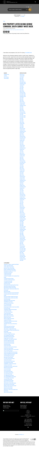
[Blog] (28, 427)
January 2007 (22, 247)
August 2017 (22, 149)
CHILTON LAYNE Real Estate (9, 279)
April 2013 (21, 184)
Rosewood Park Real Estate (9, 343)
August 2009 (22, 220)
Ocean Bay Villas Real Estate (9, 326)
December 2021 (23, 115)
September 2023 (23, 105)
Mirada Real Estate (7, 317)
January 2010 (22, 215)
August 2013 (22, 181)
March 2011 (22, 206)
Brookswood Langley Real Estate (10, 270)
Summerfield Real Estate (8, 362)
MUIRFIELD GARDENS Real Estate (10, 321)
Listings (5, 75)
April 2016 (21, 158)
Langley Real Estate (7, 310)
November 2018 (23, 137)
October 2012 (22, 185)
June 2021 (22, 119)
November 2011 (22, 195)
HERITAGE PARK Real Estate (9, 300)
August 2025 (22, 84)
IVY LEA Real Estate (7, 304)
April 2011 (21, 204)
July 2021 (21, 118)
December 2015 (23, 162)
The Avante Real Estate (8, 371)
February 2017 (22, 154)
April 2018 (21, 144)
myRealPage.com (21, 434)
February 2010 (22, 213)
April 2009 (21, 225)
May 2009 (21, 224)
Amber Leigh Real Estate (8, 265)
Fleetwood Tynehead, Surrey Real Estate (11, 292)
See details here (28, 52)
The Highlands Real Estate (9, 375)
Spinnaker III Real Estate (8, 357)
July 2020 (21, 124)
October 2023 (22, 104)
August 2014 (22, 171)
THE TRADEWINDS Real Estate (10, 376)
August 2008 (22, 230)
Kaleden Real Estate (7, 305)
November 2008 (23, 226)
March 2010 (22, 212)
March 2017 (22, 153)
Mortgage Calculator (6, 406)
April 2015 (21, 167)
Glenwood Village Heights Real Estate (11, 296)
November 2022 (23, 113)
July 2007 (21, 242)
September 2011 (23, 198)
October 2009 (22, 217)
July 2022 (21, 114)
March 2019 (22, 135)
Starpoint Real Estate (8, 359)
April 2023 (21, 109)
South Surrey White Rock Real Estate (10, 352)
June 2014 (22, 172)
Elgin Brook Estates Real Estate (9, 286)
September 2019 (23, 131)
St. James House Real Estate (9, 358)
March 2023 (22, 110)
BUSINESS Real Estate (8, 272)
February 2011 (22, 207)
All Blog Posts (6, 74)
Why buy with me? (6, 405)
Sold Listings (6, 78)
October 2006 (22, 251)
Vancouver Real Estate (8, 379)
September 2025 (23, 83)
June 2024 (22, 97)
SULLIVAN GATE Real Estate (9, 361)
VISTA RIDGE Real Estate (8, 380)
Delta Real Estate (7, 283)
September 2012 (23, 186)
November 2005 (23, 256)
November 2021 (23, 117)
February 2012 (22, 194)
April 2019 (21, 133)
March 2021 (22, 122)
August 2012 (22, 188)
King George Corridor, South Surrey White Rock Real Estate (15, 29)
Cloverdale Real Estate (8, 281)
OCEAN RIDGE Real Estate (9, 327)
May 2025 (21, 88)
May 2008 (21, 233)
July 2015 (21, 164)
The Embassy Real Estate (8, 372)
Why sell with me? (23, 405)
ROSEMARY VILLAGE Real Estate (10, 339)
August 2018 (22, 140)
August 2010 (22, 208)
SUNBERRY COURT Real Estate (10, 363)
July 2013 (21, 182)
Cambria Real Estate (7, 273)
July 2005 (21, 260)
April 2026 (21, 79)
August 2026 (22, 75)
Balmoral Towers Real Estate (9, 268)
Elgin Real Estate (7, 291)
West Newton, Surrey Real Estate (10, 383)
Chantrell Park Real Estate (9, 278)
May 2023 (21, 108)
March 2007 (22, 244)
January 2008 (22, 238)
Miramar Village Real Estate (9, 318)
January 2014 (22, 177)
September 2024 (23, 96)
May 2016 (21, 157)
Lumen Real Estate (7, 313)
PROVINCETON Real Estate (9, 336)
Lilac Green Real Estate (8, 312)
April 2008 (21, 234)
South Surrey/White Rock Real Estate (10, 353)
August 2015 (22, 163)
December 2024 (23, 93)
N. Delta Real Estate (7, 322)
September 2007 (23, 239)
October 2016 (22, 155)
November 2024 (23, 95)
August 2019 (22, 132)
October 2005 (22, 257)
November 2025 (23, 82)
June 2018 (22, 141)
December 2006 (23, 248)
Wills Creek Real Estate (8, 392)
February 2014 (22, 176)
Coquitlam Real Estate (8, 282)
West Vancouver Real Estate (9, 384)
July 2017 (21, 150)
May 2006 (21, 252)
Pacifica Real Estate (7, 332)
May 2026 (21, 78)
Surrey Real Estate (7, 368)
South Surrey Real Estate (8, 348)
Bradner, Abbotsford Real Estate (9, 269)
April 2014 (21, 173)
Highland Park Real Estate (9, 303)
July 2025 (21, 86)
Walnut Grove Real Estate (8, 381)
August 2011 (22, 199)
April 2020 (21, 127)
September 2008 (23, 229)
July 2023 (21, 106)
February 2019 (22, 136)
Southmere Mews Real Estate (9, 354)
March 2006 (22, 253)
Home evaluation (23, 406)
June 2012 (22, 190)
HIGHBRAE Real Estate (8, 301)
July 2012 (21, 189)
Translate (22, 16)
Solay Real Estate (7, 344)
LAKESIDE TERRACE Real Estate (10, 309)
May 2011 (21, 203)
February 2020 (22, 128)
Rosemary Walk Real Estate (9, 340)
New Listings (6, 77)
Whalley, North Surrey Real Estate (10, 385)
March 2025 (22, 91)
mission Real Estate (7, 319)
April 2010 (21, 211)
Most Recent (22, 74)
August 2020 (22, 123)
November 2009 (23, 216)
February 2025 (22, 92)
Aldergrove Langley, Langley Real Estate (11, 264)
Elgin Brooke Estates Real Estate (10, 287)
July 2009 (21, 221)
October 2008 (22, 228)
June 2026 (22, 77)
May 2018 (21, 142)
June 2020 (22, 126)
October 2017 (22, 146)
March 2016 (22, 159)
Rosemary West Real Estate (9, 341)
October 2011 (22, 197)
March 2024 (22, 101)
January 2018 (22, 145)
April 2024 (21, 100)
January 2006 (22, 255)
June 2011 (22, 202)
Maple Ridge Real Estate (8, 314)
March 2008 (22, 235)
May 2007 (21, 243)
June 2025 (22, 87)
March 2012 (22, 193)
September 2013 (23, 180)
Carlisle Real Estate (7, 274)
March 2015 (22, 168)
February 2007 (22, 246)
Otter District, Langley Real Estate (10, 328)
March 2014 (22, 175)
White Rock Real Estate (8, 388)
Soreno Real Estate (7, 345)
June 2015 (22, 166)
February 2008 (22, 237)
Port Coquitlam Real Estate (9, 335)
